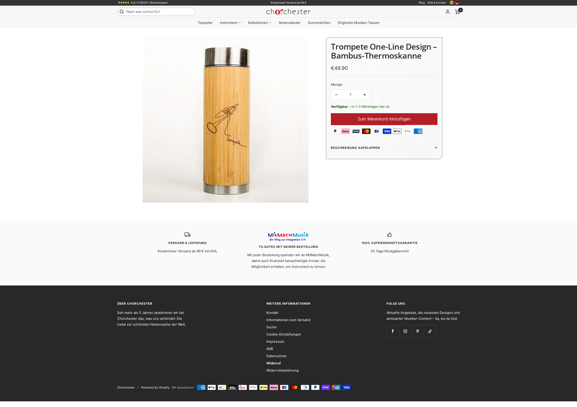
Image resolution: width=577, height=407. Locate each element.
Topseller (205, 23)
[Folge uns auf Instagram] (405, 331)
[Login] (448, 12)
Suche (271, 327)
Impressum (275, 341)
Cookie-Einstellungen (283, 334)
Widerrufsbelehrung (282, 370)
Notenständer (290, 23)
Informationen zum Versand (288, 320)
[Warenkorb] (457, 11)
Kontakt (272, 312)
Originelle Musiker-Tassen (359, 23)
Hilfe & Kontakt (436, 2)
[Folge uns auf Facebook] (393, 331)
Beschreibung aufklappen (355, 147)
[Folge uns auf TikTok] (430, 331)
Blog (422, 2)
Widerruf (273, 363)
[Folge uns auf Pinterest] (417, 331)
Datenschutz (276, 356)
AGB (269, 349)
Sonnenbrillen (319, 23)
